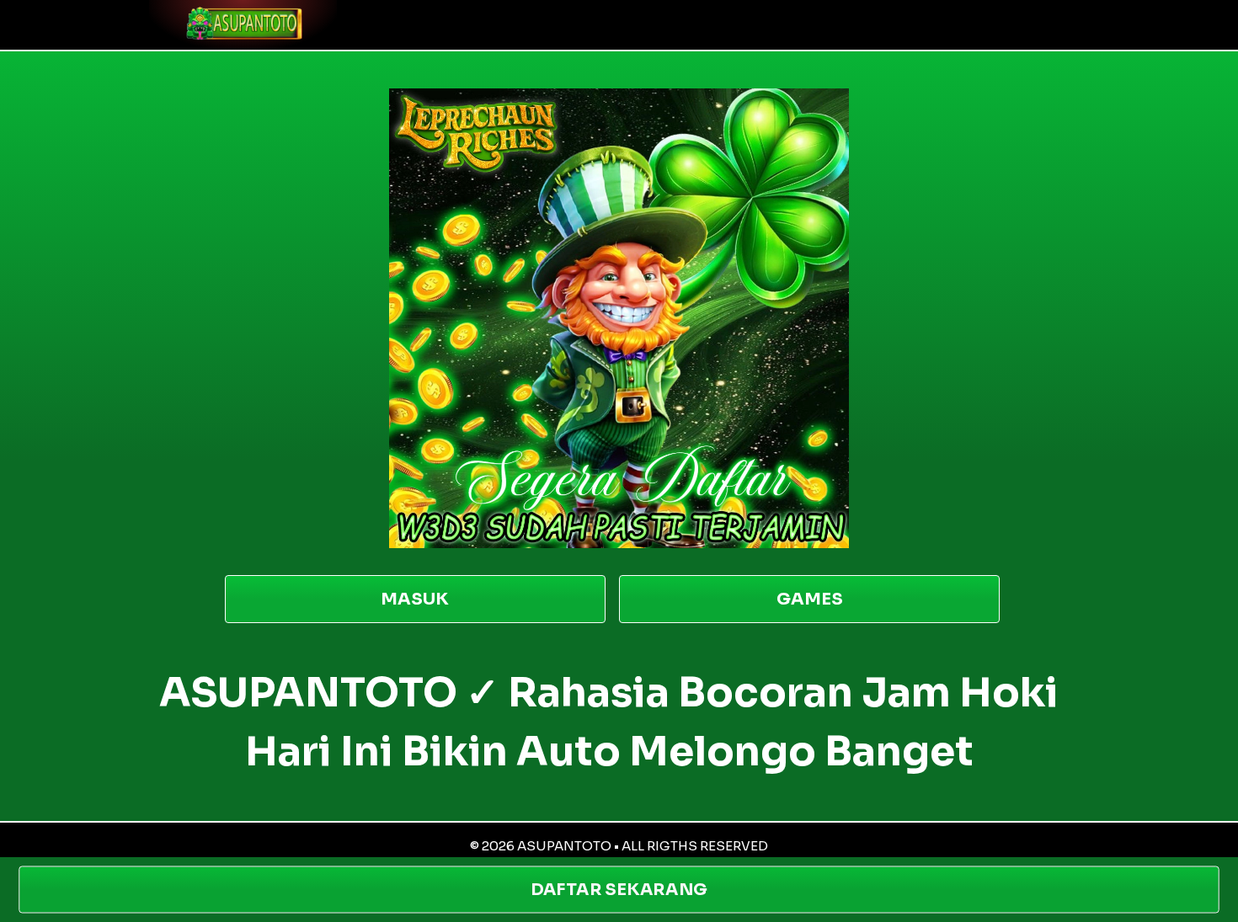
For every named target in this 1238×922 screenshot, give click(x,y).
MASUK (415, 599)
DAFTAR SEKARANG (619, 889)
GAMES (809, 599)
